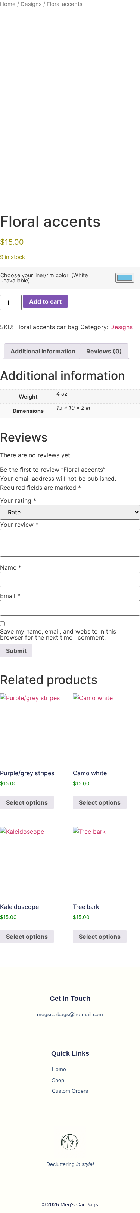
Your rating (18, 501)
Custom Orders (70, 1091)
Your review (19, 524)
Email (10, 596)
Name (10, 567)
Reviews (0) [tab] (104, 351)
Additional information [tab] (42, 351)
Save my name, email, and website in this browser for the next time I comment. (58, 634)
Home (8, 4)
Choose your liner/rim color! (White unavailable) (44, 278)
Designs (31, 4)
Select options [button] (27, 802)
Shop (58, 1080)
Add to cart (45, 301)
